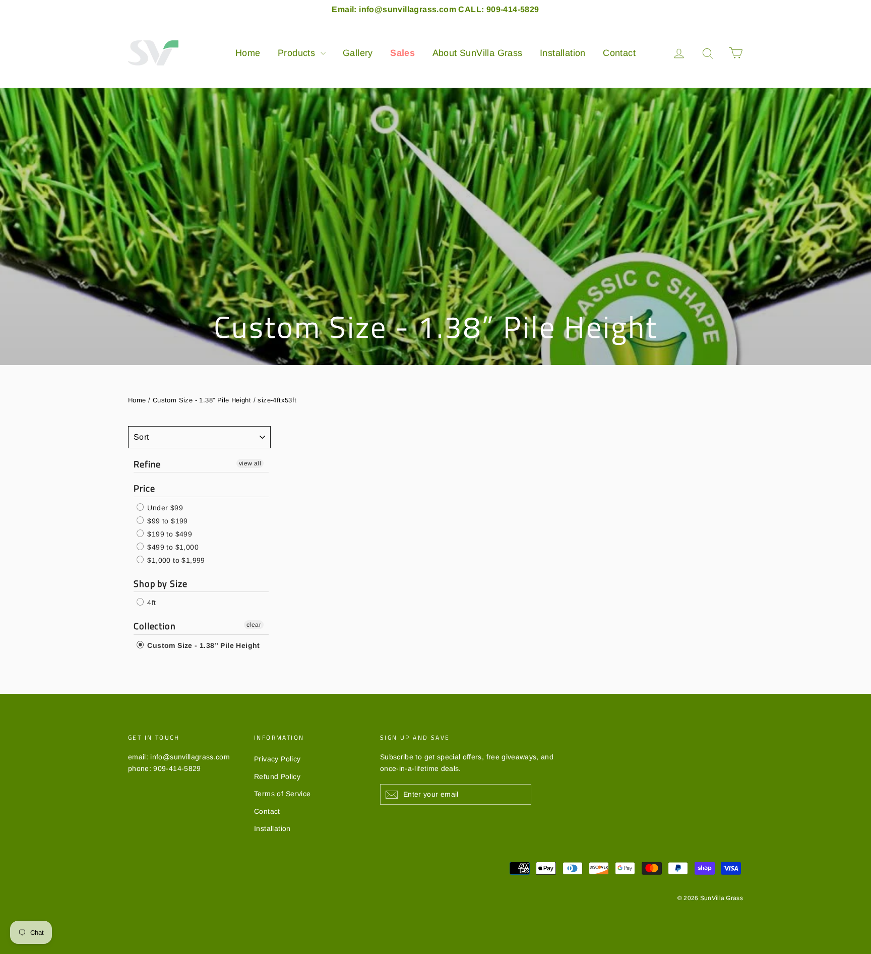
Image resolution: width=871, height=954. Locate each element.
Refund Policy (277, 776)
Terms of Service (282, 794)
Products (298, 53)
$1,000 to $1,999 (175, 560)
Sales (402, 53)
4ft (150, 603)
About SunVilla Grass (477, 53)
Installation (563, 53)
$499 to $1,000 (172, 547)
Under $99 (164, 508)
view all (250, 463)
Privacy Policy (277, 759)
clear (253, 624)
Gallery (358, 53)
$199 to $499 (168, 534)
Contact (619, 53)
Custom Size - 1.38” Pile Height (202, 400)
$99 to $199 (166, 521)
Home (248, 53)
